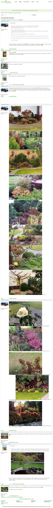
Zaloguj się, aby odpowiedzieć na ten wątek (26, 498)
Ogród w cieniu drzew (14, 72)
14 (14, 19)
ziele (2, 62)
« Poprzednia (3, 19)
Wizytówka (22, 84)
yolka (2, 432)
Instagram (33, 1)
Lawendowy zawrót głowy (14, 495)
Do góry (2, 48)
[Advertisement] (26, 6)
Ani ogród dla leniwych (17, 12)
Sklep (37, 1)
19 (18, 19)
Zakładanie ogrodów (19, 501)
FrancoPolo (3, 74)
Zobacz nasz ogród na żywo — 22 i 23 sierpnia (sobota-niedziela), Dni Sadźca (25, 10)
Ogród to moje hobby (16, 84)
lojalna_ (2, 485)
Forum (20, 1)
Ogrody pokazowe (26, 1)
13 (13, 19)
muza (2, 21)
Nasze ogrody (10, 12)
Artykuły (16, 1)
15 (15, 19)
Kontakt (2, 503)
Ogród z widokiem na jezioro (13, 442)
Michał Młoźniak (47, 501)
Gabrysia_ (2, 50)
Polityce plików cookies (46, 506)
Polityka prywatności (4, 502)
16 (16, 19)
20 (19, 19)
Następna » (21, 19)
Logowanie (50, 1)
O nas (2, 501)
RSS (33, 501)
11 (11, 19)
